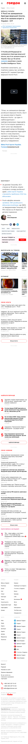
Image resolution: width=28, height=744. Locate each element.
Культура (3, 596)
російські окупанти (6, 233)
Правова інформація (6, 672)
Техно (2, 599)
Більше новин (14, 525)
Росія (3, 228)
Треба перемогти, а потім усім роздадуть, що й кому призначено (13, 328)
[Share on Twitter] (14, 224)
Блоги (15, 591)
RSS (18, 649)
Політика (3, 585)
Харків (3, 631)
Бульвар (5, 276)
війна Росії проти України (8, 231)
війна (8, 228)
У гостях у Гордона (19, 588)
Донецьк (3, 628)
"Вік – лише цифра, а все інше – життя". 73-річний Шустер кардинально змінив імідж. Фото (15, 534)
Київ (2, 620)
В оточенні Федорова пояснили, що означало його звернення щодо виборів (14, 498)
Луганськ (3, 639)
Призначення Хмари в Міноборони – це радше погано (15, 427)
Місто (2, 617)
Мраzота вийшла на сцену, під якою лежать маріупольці (13, 335)
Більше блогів (14, 341)
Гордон (3, 8)
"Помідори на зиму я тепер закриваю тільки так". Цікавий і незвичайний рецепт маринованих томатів (15, 544)
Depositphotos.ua (5, 709)
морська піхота (15, 228)
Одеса (2, 626)
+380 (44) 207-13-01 (10, 683)
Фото (15, 602)
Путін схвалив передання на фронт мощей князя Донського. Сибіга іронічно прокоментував (14, 519)
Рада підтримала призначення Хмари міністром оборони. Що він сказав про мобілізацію (15, 435)
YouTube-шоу (17, 610)
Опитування (17, 607)
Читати (22, 239)
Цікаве (3, 610)
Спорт (2, 594)
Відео (15, 604)
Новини (3, 579)
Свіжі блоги (6, 302)
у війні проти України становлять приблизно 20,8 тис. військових (14, 194)
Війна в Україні (10, 8)
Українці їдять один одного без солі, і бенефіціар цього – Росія (13, 305)
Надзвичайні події (6, 604)
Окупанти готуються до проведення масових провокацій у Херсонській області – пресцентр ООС (9, 266)
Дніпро (3, 634)
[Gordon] (13, 3)
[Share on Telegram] (17, 224)
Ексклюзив (17, 599)
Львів (2, 623)
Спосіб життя (4, 602)
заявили (4, 61)
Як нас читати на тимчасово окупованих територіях (7, 676)
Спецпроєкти (17, 613)
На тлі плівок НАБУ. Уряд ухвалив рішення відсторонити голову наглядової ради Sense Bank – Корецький (15, 419)
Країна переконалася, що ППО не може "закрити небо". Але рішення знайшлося (16, 401)
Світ (2, 591)
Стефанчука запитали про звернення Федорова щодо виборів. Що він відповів (14, 471)
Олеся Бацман (20, 640)
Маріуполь (4, 636)
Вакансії (3, 664)
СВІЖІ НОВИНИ (6, 450)
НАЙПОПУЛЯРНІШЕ (8, 395)
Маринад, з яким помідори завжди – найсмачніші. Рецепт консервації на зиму (16, 562)
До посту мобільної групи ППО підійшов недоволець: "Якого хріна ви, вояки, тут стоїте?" (14, 313)
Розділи (16, 579)
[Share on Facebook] (10, 224)
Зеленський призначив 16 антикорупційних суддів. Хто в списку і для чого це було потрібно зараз (13, 464)
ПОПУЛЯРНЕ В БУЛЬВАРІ (10, 529)
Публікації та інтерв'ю (20, 585)
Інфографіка (4, 607)
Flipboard (19, 646)
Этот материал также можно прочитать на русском (12, 26)
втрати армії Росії (21, 231)
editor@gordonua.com (10, 688)
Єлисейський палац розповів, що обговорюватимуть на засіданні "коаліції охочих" (13, 512)
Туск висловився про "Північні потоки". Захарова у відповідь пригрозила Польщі (13, 486)
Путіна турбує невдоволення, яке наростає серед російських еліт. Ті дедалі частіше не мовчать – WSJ (14, 478)
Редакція (3, 667)
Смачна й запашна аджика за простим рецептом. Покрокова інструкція (14, 553)
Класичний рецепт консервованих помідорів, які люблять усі (9, 291)
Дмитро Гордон (21, 620)
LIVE (15, 596)
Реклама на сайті (5, 669)
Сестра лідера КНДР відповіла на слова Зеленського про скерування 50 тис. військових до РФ (16, 409)
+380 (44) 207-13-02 (10, 686)
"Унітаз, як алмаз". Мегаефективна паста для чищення (15, 569)
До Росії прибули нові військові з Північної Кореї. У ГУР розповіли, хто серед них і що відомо (12, 505)
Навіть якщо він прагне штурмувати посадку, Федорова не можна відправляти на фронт (14, 321)
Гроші (2, 588)
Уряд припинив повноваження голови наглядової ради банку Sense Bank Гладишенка (12, 456)
